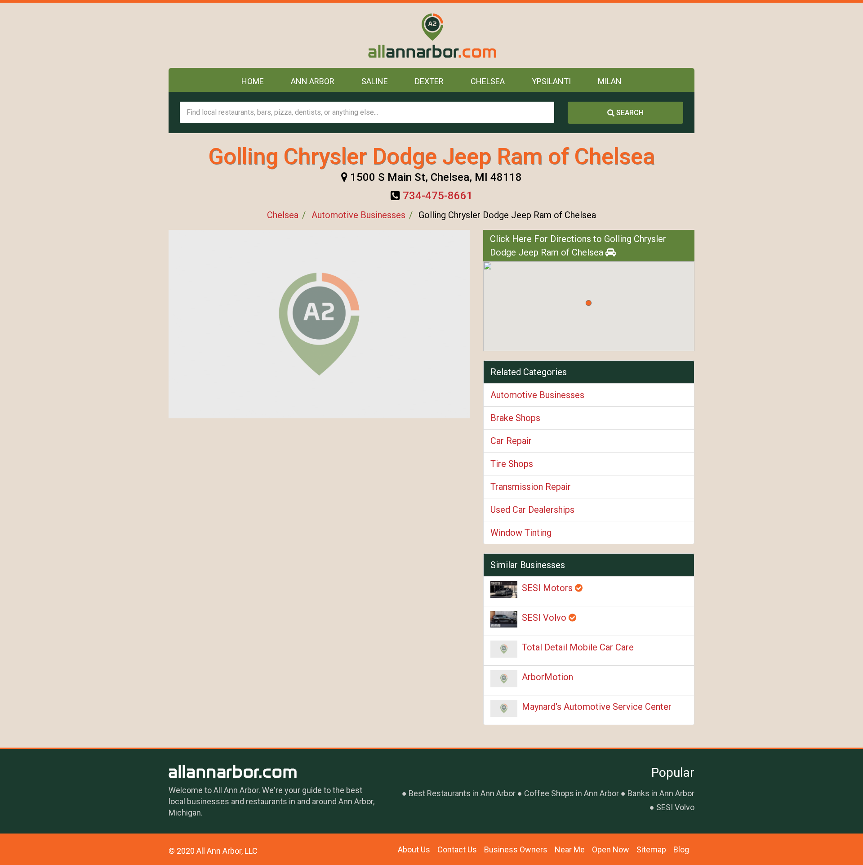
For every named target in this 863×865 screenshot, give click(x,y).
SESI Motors (548, 588)
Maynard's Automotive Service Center (597, 706)
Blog (681, 849)
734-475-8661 (438, 195)
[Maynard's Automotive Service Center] (503, 708)
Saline (374, 81)
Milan (610, 81)
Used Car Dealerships (532, 509)
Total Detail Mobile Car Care (578, 647)
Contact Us (457, 849)
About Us (414, 849)
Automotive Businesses (358, 215)
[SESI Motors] (503, 589)
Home (252, 81)
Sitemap (651, 849)
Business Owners (515, 849)
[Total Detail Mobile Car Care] (503, 649)
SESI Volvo (545, 617)
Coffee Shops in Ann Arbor (571, 793)
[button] (588, 303)
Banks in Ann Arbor (660, 793)
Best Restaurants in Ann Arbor (462, 793)
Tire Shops (511, 463)
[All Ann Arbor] (431, 35)
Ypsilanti (551, 81)
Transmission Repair (530, 486)
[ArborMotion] (503, 678)
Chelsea (488, 81)
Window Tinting (521, 532)
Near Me (570, 849)
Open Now (610, 849)
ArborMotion (547, 677)
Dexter (429, 81)
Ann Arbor (312, 81)
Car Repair (511, 440)
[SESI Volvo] (503, 619)
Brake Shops (515, 417)
